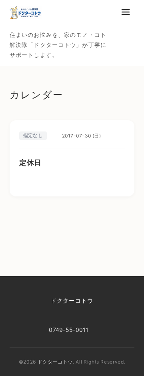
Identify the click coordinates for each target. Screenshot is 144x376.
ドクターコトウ (72, 300)
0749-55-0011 (68, 329)
